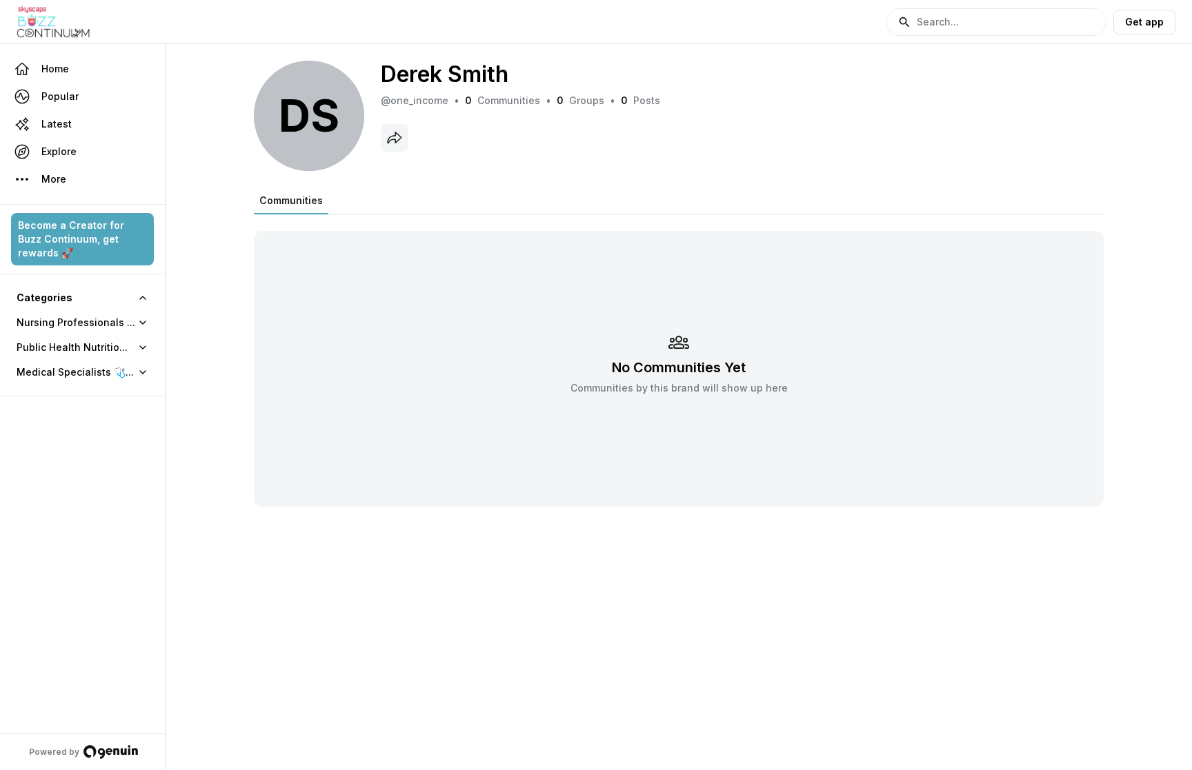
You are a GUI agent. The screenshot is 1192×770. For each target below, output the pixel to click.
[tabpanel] (679, 360)
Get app (1144, 22)
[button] (996, 22)
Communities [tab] (291, 200)
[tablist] (291, 201)
